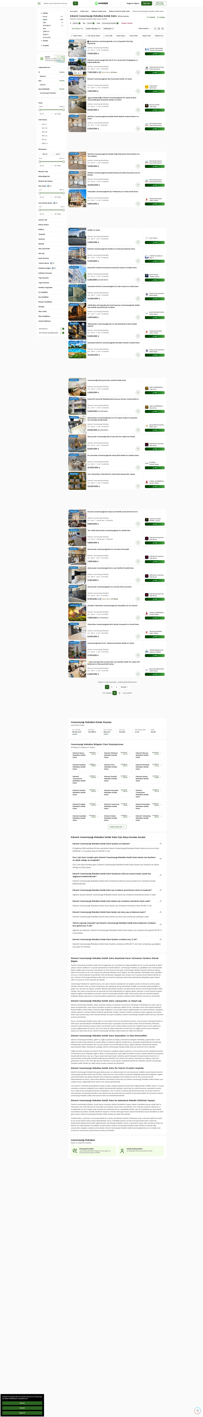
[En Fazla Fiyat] (64, 110)
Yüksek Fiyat (159, 36)
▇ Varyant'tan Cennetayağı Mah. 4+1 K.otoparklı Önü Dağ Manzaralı (110, 42)
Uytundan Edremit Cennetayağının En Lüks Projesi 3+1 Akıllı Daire (113, 286)
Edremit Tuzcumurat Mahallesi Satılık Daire (79, 780)
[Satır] (155, 28)
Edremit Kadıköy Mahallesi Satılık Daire (79, 767)
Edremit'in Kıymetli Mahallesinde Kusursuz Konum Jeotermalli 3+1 (113, 399)
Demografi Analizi (86, 1149)
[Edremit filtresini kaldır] (93, 23)
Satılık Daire (84, 11)
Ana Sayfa (73, 11)
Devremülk (47, 37)
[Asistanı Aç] (197, 1411)
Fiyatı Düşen (120, 36)
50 (119, 693)
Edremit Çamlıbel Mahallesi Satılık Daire (79, 818)
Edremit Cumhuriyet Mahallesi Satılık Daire (142, 793)
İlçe (39, 81)
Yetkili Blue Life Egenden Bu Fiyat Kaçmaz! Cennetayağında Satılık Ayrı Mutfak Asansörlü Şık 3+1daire (113, 306)
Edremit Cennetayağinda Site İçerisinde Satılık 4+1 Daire (109, 79)
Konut (45, 16)
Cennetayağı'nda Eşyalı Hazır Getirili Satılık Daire (106, 380)
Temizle (61, 72)
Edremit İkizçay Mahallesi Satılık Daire (142, 755)
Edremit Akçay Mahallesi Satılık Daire (79, 755)
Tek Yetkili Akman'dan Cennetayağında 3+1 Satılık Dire (108, 530)
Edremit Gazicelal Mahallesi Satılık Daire (111, 792)
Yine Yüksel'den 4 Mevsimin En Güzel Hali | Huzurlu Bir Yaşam (111, 474)
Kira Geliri (108, 36)
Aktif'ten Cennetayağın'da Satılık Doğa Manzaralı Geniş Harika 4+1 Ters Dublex (113, 155)
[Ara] (75, 3)
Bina (44, 28)
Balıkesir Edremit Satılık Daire (119, 11)
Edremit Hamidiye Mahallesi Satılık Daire (143, 806)
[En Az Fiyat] (40, 110)
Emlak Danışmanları (134, 1149)
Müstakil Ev (47, 25)
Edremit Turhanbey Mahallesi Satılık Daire (143, 818)
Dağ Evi (45, 34)
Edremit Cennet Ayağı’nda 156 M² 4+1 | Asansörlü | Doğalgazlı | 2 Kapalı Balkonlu (112, 61)
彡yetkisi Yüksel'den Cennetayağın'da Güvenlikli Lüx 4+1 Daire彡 (112, 606)
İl (39, 72)
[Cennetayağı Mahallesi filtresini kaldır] (117, 23)
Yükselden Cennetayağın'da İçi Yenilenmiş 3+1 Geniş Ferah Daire (112, 192)
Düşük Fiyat (146, 36)
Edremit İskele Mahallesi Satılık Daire (110, 818)
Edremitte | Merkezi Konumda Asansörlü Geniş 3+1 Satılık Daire (112, 268)
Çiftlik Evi (46, 31)
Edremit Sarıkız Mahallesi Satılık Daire (142, 779)
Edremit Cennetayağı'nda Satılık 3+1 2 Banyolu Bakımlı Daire (111, 249)
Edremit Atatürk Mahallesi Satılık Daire (79, 792)
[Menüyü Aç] (39, 3)
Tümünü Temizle (126, 23)
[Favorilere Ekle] (138, 53)
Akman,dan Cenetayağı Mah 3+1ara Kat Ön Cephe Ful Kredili (111, 437)
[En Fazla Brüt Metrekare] (64, 162)
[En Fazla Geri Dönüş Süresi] (64, 210)
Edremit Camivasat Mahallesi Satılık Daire (111, 806)
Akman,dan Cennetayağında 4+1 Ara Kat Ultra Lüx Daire (109, 587)
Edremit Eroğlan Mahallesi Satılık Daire (79, 806)
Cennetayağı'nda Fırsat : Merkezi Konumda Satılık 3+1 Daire (110, 643)
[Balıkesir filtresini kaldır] (79, 23)
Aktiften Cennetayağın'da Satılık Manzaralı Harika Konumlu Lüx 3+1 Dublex (113, 174)
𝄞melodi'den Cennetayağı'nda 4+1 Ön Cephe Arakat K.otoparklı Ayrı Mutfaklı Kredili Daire (112, 419)
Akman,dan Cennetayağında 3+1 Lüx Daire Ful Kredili (108, 549)
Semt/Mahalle (44, 89)
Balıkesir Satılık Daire (98, 11)
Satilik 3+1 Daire (93, 230)
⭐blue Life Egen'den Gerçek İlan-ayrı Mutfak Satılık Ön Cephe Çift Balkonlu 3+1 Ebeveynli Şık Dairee (113, 663)
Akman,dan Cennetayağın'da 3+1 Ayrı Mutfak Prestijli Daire (110, 568)
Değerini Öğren (133, 3)
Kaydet (152, 17)
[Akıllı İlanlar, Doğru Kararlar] (101, 3)
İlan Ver (146, 3)
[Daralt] (41, 16)
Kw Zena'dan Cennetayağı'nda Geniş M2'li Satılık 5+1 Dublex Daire (113, 455)
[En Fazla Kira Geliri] (64, 193)
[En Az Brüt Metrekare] (40, 162)
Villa (44, 22)
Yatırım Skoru (77, 36)
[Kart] (159, 28)
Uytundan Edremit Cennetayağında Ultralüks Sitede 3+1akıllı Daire (113, 343)
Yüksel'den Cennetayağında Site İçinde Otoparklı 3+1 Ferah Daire (113, 624)
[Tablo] (162, 28)
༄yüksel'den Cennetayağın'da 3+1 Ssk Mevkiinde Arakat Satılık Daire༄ (112, 325)
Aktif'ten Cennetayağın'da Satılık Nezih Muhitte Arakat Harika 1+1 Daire (113, 118)
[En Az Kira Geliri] (40, 193)
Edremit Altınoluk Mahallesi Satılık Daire (142, 767)
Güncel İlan (133, 36)
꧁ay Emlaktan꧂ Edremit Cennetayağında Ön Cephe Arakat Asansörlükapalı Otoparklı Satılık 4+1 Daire (111, 99)
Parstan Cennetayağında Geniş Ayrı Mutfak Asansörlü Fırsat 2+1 (112, 512)
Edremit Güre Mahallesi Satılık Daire (110, 767)
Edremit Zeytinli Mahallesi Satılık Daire (110, 779)
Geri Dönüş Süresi (93, 36)
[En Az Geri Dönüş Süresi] (40, 210)
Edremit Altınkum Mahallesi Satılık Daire (111, 755)
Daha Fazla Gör (116, 827)
